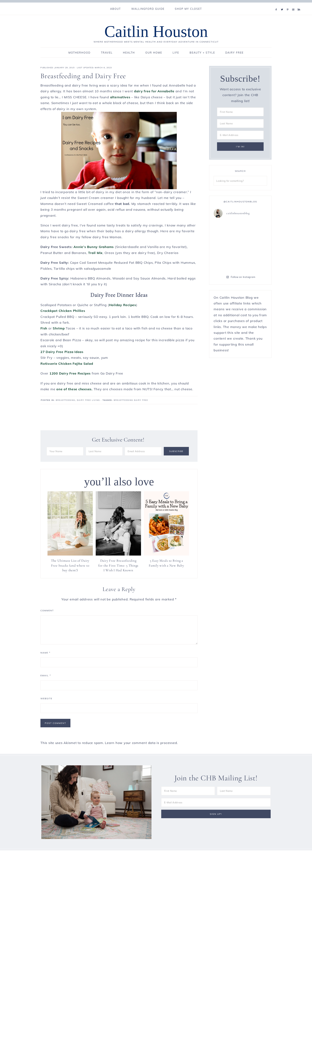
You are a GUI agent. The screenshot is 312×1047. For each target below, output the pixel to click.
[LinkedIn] (299, 5)
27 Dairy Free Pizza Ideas (61, 352)
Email (45, 675)
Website (46, 698)
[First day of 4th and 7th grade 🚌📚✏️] (226, 229)
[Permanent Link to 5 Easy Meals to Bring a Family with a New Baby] (166, 554)
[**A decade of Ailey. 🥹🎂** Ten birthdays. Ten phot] (254, 245)
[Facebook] (277, 5)
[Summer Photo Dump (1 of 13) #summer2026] (254, 262)
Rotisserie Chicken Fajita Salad (66, 363)
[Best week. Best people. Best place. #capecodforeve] (254, 229)
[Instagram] (294, 5)
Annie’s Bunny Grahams (93, 247)
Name (45, 652)
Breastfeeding (65, 400)
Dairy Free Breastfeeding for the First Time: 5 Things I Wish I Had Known (118, 565)
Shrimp (59, 328)
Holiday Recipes (122, 305)
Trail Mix (95, 253)
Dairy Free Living (88, 400)
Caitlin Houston (156, 31)
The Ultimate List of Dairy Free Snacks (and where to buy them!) (70, 565)
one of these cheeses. (74, 389)
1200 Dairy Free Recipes (70, 373)
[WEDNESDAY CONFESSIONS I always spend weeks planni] (226, 262)
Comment (47, 610)
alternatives (120, 97)
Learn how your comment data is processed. (141, 743)
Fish (44, 328)
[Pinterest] (288, 5)
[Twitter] (282, 5)
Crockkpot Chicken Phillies (62, 311)
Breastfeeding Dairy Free (131, 400)
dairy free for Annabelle (154, 91)
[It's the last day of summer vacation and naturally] (226, 245)
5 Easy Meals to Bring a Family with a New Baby (166, 562)
